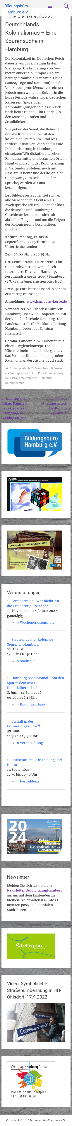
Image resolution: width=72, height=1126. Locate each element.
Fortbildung (29, 781)
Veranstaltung (31, 743)
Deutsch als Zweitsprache (21, 378)
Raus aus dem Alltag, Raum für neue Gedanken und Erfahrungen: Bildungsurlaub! (17, 408)
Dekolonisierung (52, 373)
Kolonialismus (14, 383)
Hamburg (45, 378)
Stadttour (27, 661)
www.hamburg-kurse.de (47, 302)
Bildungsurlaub (32, 704)
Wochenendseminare (37, 623)
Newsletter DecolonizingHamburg (35, 890)
